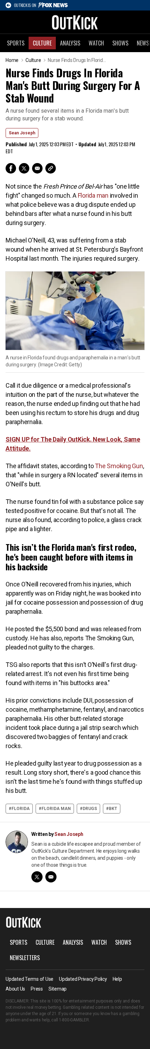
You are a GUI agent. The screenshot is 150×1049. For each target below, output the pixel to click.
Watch (96, 43)
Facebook (11, 168)
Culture (42, 43)
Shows (120, 43)
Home (12, 60)
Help (117, 979)
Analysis (70, 43)
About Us (15, 989)
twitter (37, 876)
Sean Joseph (22, 133)
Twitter (24, 168)
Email (37, 168)
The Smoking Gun (119, 466)
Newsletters (25, 957)
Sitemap (57, 989)
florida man (56, 808)
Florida (21, 808)
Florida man (93, 195)
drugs (90, 808)
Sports (15, 43)
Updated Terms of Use (29, 979)
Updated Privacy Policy (83, 979)
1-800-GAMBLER (74, 1020)
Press (37, 989)
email (51, 876)
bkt (113, 808)
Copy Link (50, 168)
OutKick (75, 22)
